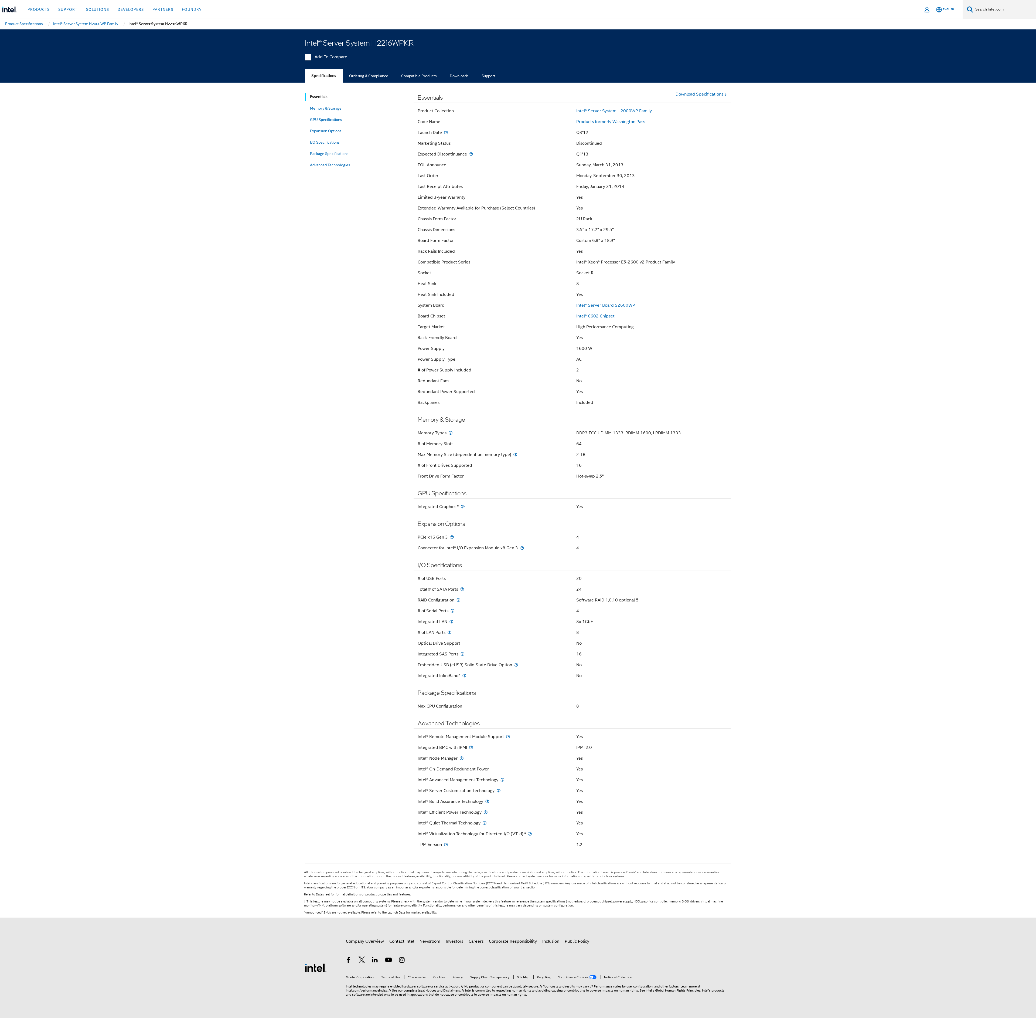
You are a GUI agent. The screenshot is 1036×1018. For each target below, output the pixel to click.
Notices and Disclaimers (442, 990)
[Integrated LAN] (451, 621)
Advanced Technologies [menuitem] (330, 165)
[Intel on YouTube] (388, 961)
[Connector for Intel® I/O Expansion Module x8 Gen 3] (522, 548)
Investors (454, 941)
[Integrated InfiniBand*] (464, 675)
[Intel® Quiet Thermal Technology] (485, 823)
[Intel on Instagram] (401, 961)
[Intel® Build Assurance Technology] (487, 801)
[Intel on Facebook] (348, 961)
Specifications (323, 75)
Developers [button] (131, 9)
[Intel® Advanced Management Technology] (502, 779)
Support (488, 75)
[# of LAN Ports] (449, 632)
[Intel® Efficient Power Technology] (486, 812)
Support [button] (67, 9)
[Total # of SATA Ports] (462, 589)
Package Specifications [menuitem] (329, 153)
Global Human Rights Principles (677, 990)
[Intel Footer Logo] (315, 967)
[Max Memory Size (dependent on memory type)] (515, 454)
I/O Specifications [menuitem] (325, 142)
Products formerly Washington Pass (610, 121)
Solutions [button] (97, 9)
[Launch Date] (446, 132)
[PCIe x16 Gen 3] (452, 537)
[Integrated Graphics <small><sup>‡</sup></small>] (463, 506)
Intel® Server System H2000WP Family (614, 111)
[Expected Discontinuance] (471, 154)
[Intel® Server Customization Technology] (499, 790)
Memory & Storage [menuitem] (326, 108)
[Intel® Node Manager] (462, 758)
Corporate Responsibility (513, 941)
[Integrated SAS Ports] (462, 654)
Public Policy (577, 941)
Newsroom (430, 941)
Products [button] (39, 9)
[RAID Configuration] (458, 600)
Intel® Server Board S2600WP (605, 305)
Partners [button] (162, 9)
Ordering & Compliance (368, 75)
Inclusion (550, 941)
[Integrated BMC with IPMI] (471, 747)
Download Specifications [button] (699, 94)
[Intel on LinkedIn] (375, 961)
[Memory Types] (451, 433)
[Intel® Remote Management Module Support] (508, 736)
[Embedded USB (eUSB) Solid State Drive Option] (516, 664)
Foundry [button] (192, 9)
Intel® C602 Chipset (595, 316)
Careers (476, 941)
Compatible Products (419, 75)
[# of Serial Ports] (452, 610)
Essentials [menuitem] (319, 96)
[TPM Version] (446, 844)
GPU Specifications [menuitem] (326, 119)
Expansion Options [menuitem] (326, 130)
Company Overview (365, 941)
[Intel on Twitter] (361, 961)
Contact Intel (401, 941)
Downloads (459, 75)
